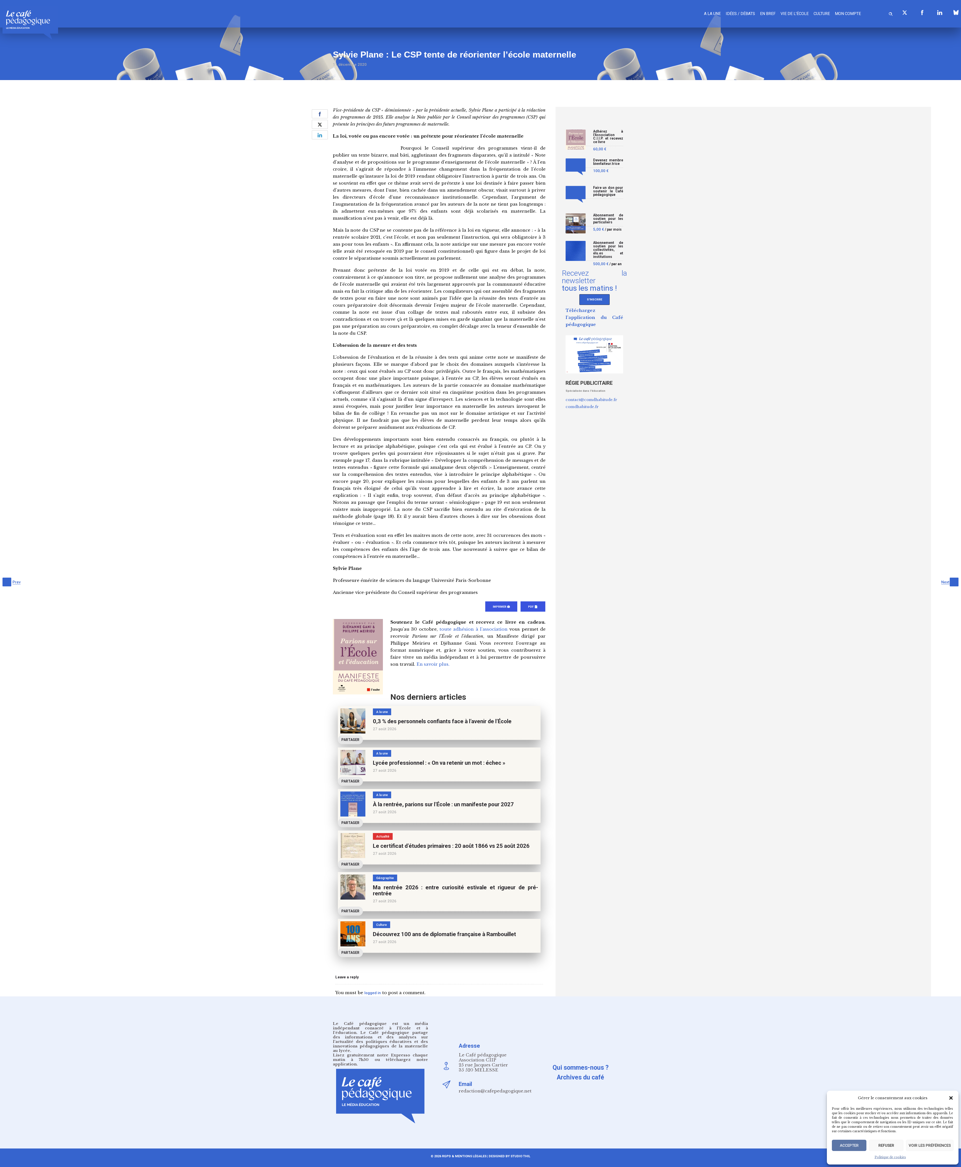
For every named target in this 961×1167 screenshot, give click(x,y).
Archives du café (580, 1077)
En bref (768, 13)
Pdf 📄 (533, 606)
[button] (950, 1097)
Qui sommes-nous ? (581, 1067)
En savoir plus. (432, 664)
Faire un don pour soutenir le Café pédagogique (608, 191)
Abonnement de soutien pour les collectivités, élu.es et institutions (608, 250)
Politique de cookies (890, 1157)
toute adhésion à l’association (473, 629)
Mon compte (848, 13)
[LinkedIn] (939, 12)
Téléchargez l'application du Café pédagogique (594, 317)
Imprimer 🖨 (501, 606)
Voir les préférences (930, 1145)
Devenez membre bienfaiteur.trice (608, 162)
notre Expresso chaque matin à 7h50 (380, 1057)
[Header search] (890, 13)
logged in (372, 993)
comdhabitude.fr (582, 406)
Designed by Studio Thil (509, 1156)
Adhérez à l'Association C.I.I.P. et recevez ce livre (608, 137)
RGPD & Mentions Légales (464, 1156)
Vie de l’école (795, 13)
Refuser (886, 1145)
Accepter (849, 1145)
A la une (712, 13)
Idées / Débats (740, 13)
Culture (822, 13)
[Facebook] (922, 12)
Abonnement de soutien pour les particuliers (608, 218)
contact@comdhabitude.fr (591, 399)
